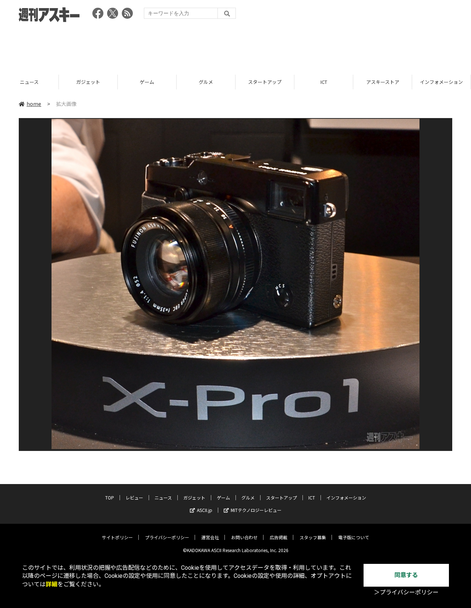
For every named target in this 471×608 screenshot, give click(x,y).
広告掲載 (278, 537)
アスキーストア (382, 81)
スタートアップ (264, 81)
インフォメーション (441, 81)
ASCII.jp (204, 510)
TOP (109, 497)
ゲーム (147, 81)
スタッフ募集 (313, 537)
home (33, 103)
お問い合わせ (244, 537)
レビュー (134, 497)
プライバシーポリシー (167, 537)
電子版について (353, 537)
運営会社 (210, 537)
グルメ (206, 81)
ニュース (29, 81)
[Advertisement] (235, 46)
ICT (324, 81)
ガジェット (88, 81)
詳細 (51, 584)
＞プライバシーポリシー (406, 592)
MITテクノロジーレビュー (256, 510)
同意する (406, 575)
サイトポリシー (117, 537)
